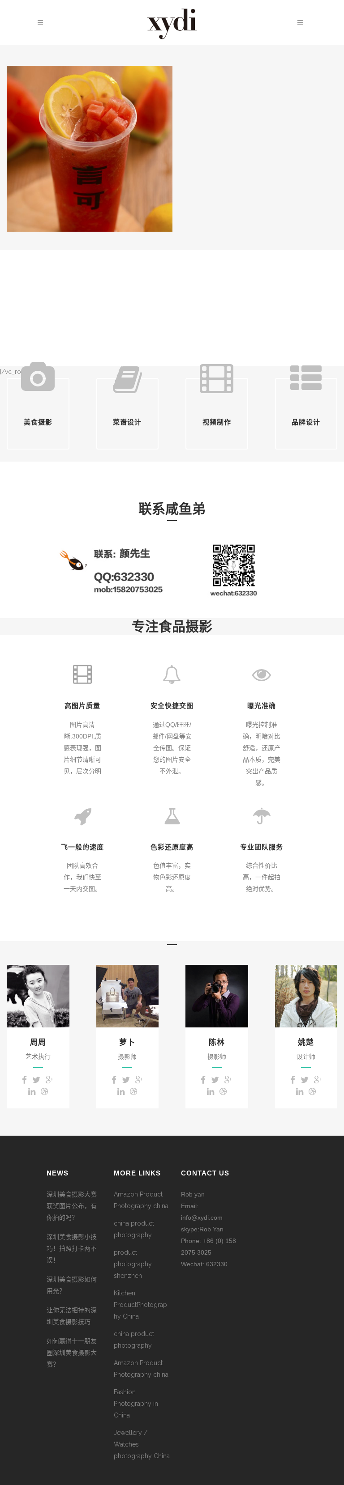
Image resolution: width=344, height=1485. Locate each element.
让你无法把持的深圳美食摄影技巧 (72, 1316)
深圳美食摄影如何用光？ (72, 1285)
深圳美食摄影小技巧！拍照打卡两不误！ (72, 1248)
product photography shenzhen (133, 1264)
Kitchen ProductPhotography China (140, 1305)
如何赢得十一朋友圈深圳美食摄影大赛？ (72, 1352)
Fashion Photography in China (136, 1403)
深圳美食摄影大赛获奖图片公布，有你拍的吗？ (72, 1206)
